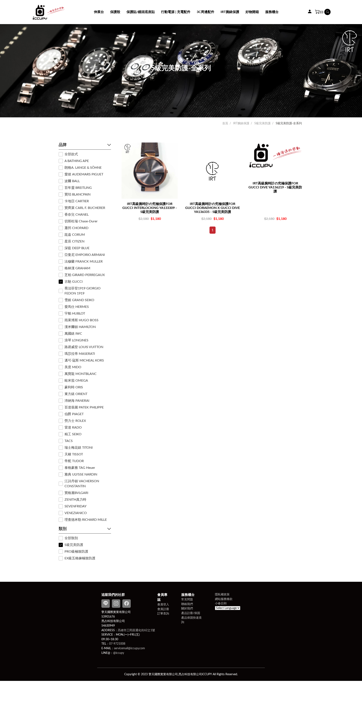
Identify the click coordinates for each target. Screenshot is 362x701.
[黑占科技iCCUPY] (48, 12)
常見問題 (187, 599)
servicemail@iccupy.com (129, 648)
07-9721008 (117, 643)
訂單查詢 (163, 613)
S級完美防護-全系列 (289, 123)
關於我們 (187, 608)
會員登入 (163, 604)
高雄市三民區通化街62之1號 (136, 630)
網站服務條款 (224, 599)
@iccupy (118, 652)
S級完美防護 (262, 123)
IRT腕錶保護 (241, 123)
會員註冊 (163, 609)
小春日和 (221, 603)
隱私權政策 (222, 594)
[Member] (309, 12)
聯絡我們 (187, 604)
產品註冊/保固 (190, 613)
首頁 (225, 123)
